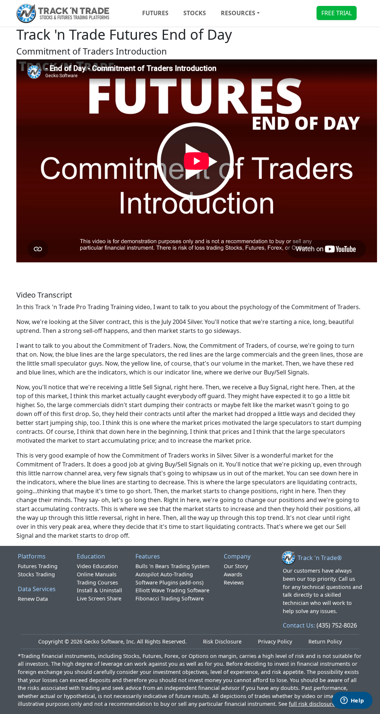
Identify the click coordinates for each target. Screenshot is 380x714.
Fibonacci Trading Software (169, 598)
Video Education (97, 566)
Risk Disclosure (222, 641)
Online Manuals (97, 574)
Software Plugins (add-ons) (169, 582)
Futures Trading (38, 566)
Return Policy (325, 641)
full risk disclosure (312, 703)
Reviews (234, 582)
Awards (233, 574)
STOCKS (194, 13)
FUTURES (155, 13)
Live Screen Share (99, 598)
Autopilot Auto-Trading (164, 574)
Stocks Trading (36, 574)
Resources (238, 13)
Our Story (236, 566)
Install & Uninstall (99, 590)
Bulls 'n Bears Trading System (172, 566)
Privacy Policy (275, 641)
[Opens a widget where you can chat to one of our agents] (352, 701)
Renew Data (33, 598)
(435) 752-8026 (337, 625)
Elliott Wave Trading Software (172, 590)
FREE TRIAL (336, 13)
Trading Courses (97, 582)
